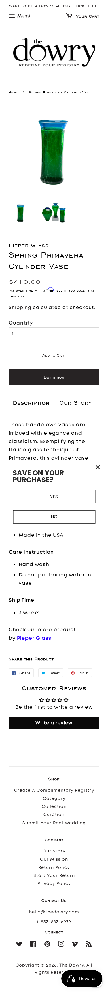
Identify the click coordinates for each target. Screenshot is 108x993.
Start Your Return (54, 875)
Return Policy (54, 867)
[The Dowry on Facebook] (33, 945)
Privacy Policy (54, 883)
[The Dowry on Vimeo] (75, 945)
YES (54, 496)
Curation (54, 814)
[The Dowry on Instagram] (61, 945)
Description (31, 402)
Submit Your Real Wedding (54, 823)
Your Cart (87, 16)
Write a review (54, 723)
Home (14, 92)
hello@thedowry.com (54, 912)
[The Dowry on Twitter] (19, 945)
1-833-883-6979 (54, 922)
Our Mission (54, 859)
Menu (23, 16)
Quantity (21, 323)
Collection (54, 806)
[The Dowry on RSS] (89, 945)
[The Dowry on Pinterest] (47, 945)
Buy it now (54, 377)
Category (54, 798)
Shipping (20, 307)
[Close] (98, 467)
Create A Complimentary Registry (54, 790)
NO (54, 516)
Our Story (76, 402)
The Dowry (71, 965)
